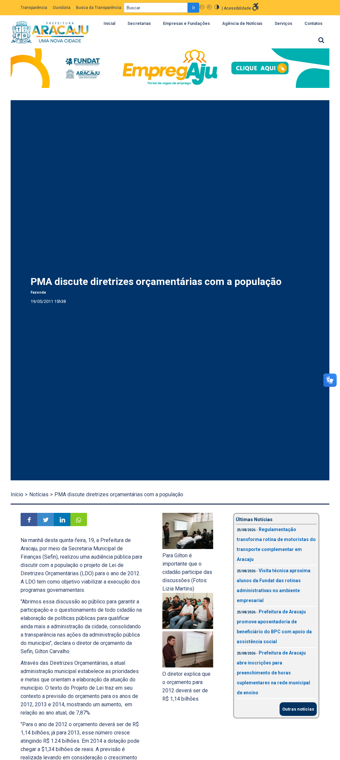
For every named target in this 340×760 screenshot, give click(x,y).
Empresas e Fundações (186, 23)
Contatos (313, 23)
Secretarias (139, 23)
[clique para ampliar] (187, 547)
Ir (193, 7)
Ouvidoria (61, 8)
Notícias (38, 494)
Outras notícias (298, 709)
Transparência (34, 8)
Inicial (109, 23)
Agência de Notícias (242, 23)
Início (17, 494)
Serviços (283, 23)
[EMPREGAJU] (170, 69)
